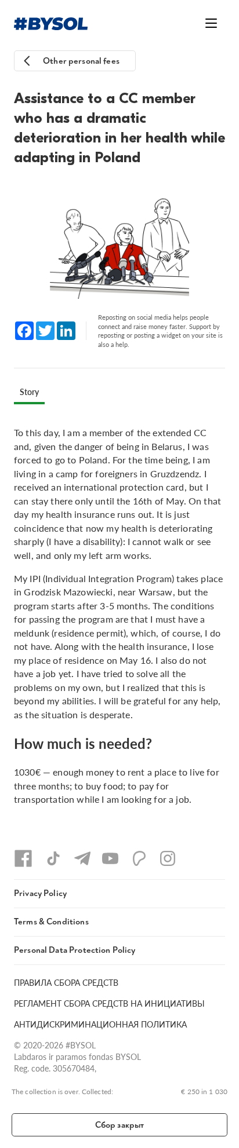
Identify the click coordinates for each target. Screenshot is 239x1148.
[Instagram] (167, 858)
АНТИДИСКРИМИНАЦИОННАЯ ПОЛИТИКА (100, 1024)
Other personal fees (81, 61)
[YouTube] (110, 858)
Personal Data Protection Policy (75, 950)
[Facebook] (23, 858)
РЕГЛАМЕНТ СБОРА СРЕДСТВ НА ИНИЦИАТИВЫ (109, 1003)
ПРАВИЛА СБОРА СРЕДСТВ (66, 982)
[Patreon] (139, 858)
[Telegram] (82, 858)
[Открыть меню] (211, 23)
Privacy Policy (40, 893)
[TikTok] (53, 858)
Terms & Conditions (51, 921)
